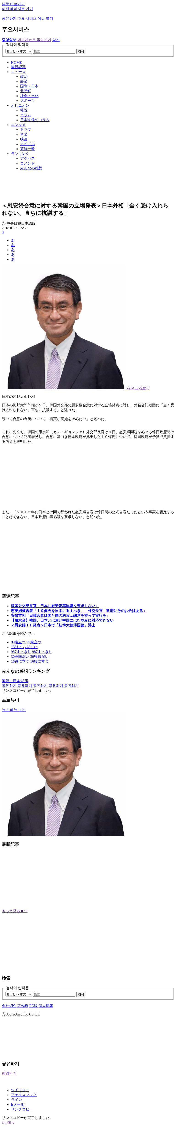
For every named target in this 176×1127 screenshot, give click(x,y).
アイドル (27, 144)
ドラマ (25, 129)
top (4, 1122)
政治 (24, 76)
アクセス (27, 158)
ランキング (20, 154)
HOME (16, 62)
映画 (24, 139)
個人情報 (45, 1006)
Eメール (17, 1104)
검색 (81, 51)
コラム (25, 115)
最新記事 (18, 67)
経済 (24, 81)
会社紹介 (9, 1006)
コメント (27, 163)
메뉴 (11, 1122)
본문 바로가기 (13, 4)
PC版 (33, 1006)
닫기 (56, 40)
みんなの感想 (31, 168)
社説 (24, 110)
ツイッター (20, 1090)
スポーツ (27, 101)
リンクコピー (22, 1109)
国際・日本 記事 (15, 681)
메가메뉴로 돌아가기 (34, 40)
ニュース (18, 72)
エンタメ (18, 125)
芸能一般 (27, 149)
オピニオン (20, 105)
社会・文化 (29, 96)
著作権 (22, 1006)
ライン (16, 1100)
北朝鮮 (25, 91)
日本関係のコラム (35, 120)
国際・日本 (29, 86)
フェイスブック (24, 1095)
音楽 (24, 134)
